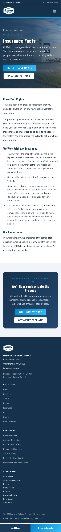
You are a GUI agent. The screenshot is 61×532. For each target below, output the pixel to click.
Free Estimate (9, 421)
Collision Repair (10, 435)
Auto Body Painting (12, 440)
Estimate (22, 518)
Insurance (7, 407)
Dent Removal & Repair (13, 444)
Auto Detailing (9, 453)
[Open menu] (54, 11)
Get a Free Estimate (19, 68)
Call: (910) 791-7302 (14, 2)
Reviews (7, 403)
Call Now (15, 528)
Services (7, 394)
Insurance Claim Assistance (15, 462)
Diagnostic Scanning (12, 449)
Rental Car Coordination (14, 458)
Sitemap (38, 518)
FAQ (5, 412)
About (6, 398)
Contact (7, 417)
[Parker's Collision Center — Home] (8, 11)
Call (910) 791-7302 (18, 75)
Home (5, 30)
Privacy (30, 518)
